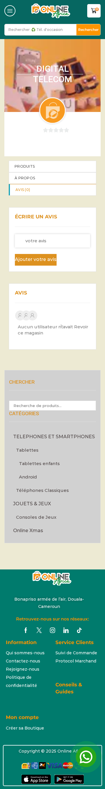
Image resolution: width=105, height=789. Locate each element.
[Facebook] (25, 630)
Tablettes (27, 450)
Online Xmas (28, 530)
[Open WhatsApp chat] (86, 757)
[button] (9, 10)
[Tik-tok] (79, 630)
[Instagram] (52, 630)
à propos (25, 178)
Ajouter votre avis (36, 259)
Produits (25, 166)
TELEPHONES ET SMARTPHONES (54, 436)
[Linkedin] (66, 630)
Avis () (22, 189)
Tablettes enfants (39, 463)
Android (28, 477)
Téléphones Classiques (42, 490)
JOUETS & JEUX (32, 503)
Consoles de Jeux (36, 517)
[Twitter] (39, 630)
